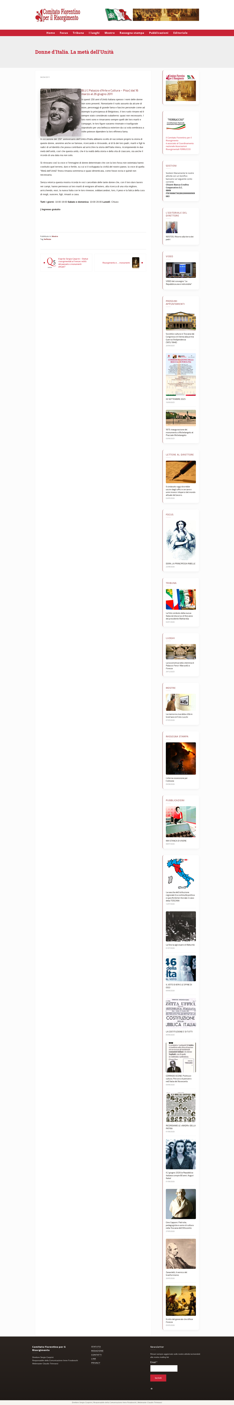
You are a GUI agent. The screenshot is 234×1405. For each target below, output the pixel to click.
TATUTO (96, 1347)
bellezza (47, 239)
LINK (93, 1359)
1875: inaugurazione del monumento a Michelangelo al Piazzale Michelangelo (179, 432)
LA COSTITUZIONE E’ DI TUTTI (179, 1031)
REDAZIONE (97, 1351)
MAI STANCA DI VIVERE (176, 840)
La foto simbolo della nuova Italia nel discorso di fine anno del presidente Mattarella (179, 616)
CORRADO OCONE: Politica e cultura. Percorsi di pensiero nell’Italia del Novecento (179, 1079)
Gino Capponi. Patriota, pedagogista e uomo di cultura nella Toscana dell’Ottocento (180, 1225)
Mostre (55, 236)
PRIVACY (95, 1363)
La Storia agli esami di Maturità (180, 945)
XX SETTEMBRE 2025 (176, 399)
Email (153, 1362)
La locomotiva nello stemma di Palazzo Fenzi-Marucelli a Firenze (180, 666)
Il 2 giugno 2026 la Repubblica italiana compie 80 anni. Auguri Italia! (180, 1175)
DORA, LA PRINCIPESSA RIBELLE (180, 563)
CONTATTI (96, 1355)
